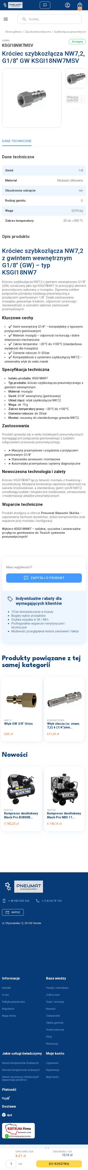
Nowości (51, 1008)
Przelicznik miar (55, 1029)
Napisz (15, 912)
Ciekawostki (53, 1015)
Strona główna (13, 31)
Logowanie (52, 1063)
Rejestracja (52, 1070)
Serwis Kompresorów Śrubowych (20, 1063)
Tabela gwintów (54, 1022)
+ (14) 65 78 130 (52, 900)
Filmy (49, 1036)
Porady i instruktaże (57, 987)
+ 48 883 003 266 (18, 900)
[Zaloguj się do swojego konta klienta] (67, 5)
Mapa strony (9, 1015)
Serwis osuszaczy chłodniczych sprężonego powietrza (20, 1078)
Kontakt (6, 987)
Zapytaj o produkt (47, 578)
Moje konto (52, 1077)
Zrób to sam (53, 994)
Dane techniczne (17, 141)
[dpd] (42, 1115)
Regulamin (8, 1008)
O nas (5, 994)
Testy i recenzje (55, 1001)
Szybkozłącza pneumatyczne (70, 31)
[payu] (42, 1098)
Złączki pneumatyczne (38, 31)
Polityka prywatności (13, 1001)
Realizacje (52, 1043)
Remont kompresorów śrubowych (21, 1070)
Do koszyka (59, 1164)
